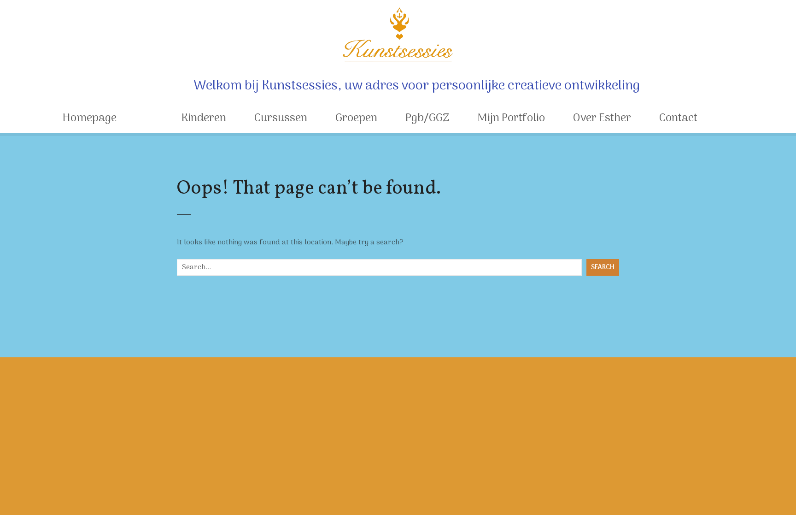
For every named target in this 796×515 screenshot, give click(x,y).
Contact (678, 118)
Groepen (356, 118)
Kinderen (203, 118)
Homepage (90, 118)
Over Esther (602, 118)
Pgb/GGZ (427, 118)
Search (603, 267)
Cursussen (280, 118)
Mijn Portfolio (511, 118)
